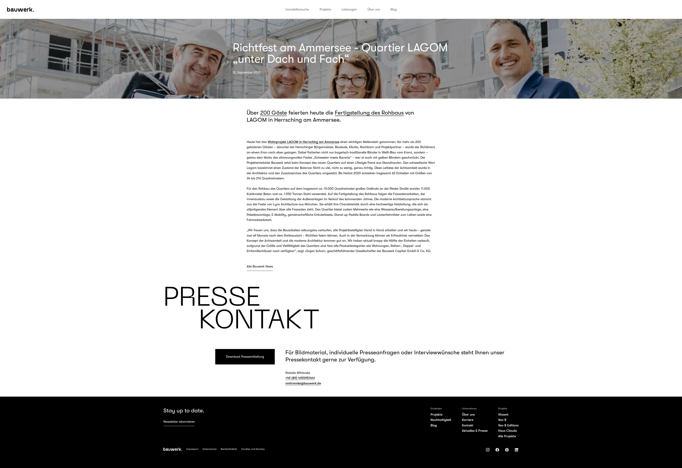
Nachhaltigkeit (441, 420)
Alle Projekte (507, 436)
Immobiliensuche (297, 9)
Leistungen (349, 9)
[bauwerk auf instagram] (488, 450)
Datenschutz (209, 449)
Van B (502, 420)
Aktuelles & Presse (475, 430)
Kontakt (467, 425)
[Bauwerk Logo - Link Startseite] (20, 9)
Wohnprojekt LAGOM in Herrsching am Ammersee (303, 142)
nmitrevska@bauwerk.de (303, 383)
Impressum (192, 449)
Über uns (373, 9)
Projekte (325, 9)
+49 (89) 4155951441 (300, 378)
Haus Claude (507, 430)
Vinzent (503, 414)
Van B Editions (508, 425)
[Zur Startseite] (172, 449)
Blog (394, 9)
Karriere (467, 420)
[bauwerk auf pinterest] (507, 450)
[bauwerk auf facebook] (497, 450)
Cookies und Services (253, 449)
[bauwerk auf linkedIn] (516, 450)
